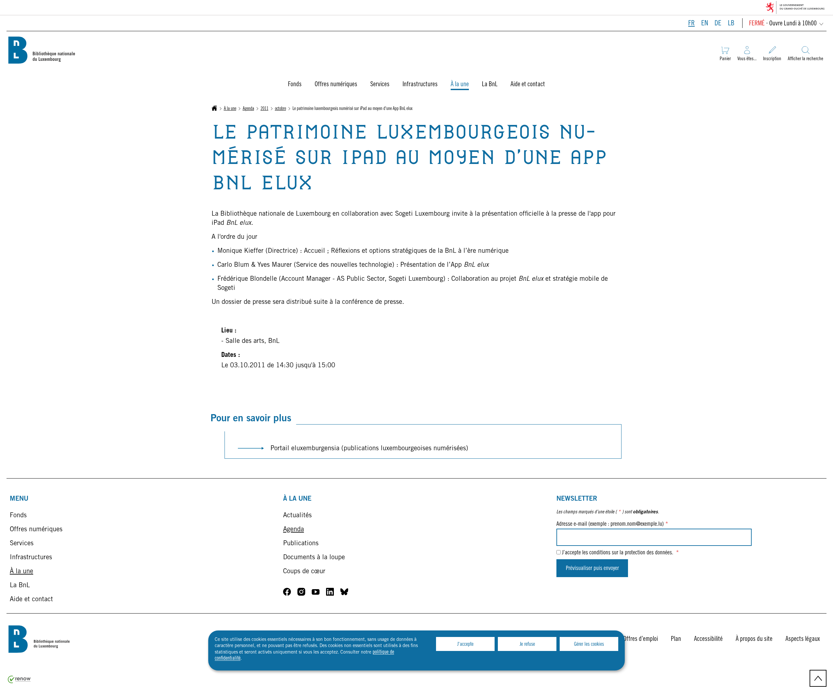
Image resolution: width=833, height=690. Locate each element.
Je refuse (527, 644)
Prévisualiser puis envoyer (592, 569)
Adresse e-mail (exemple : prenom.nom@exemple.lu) (612, 524)
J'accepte (465, 644)
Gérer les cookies (589, 644)
